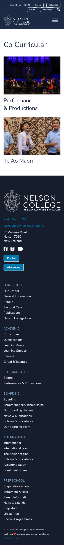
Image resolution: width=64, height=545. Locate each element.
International (12, 443)
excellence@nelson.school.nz (24, 226)
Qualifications (13, 340)
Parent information (16, 497)
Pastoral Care (13, 307)
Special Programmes (18, 519)
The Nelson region (16, 454)
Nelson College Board (19, 318)
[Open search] (58, 9)
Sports (8, 378)
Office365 (53, 5)
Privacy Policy (11, 538)
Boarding (10, 400)
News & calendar (15, 503)
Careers (9, 356)
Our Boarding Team (17, 427)
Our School (11, 291)
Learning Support (15, 351)
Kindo (32, 9)
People (8, 302)
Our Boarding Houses (18, 410)
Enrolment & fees (15, 470)
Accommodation (15, 465)
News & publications (18, 416)
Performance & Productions (21, 104)
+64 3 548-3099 (20, 5)
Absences (47, 9)
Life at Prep (11, 514)
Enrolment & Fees (16, 492)
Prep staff (10, 508)
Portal (38, 5)
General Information (17, 296)
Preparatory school (17, 486)
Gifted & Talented (15, 362)
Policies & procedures (18, 421)
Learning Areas (14, 345)
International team (16, 448)
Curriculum (11, 334)
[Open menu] (55, 20)
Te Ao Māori (18, 160)
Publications (12, 313)
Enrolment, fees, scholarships (24, 405)
